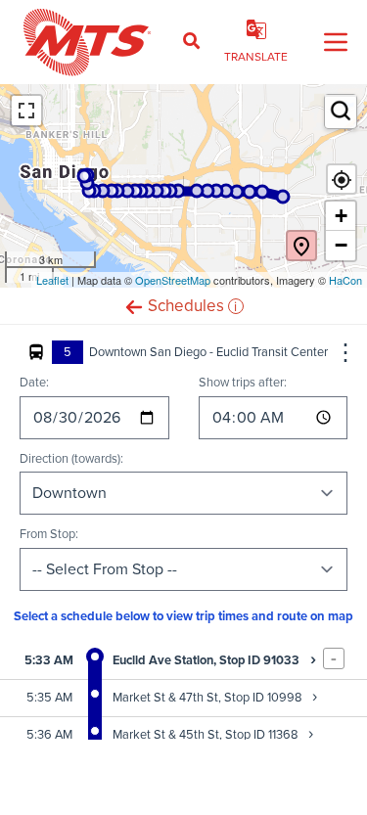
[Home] (87, 42)
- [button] (334, 658)
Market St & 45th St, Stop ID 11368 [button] (213, 734)
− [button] (341, 245)
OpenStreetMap (172, 280)
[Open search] (191, 42)
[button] (134, 306)
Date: (34, 382)
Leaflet (52, 280)
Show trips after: (243, 382)
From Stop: (49, 533)
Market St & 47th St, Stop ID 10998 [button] (215, 697)
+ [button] (341, 216)
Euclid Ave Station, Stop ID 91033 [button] (214, 660)
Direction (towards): (71, 458)
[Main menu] (335, 42)
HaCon (345, 280)
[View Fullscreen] (26, 110)
